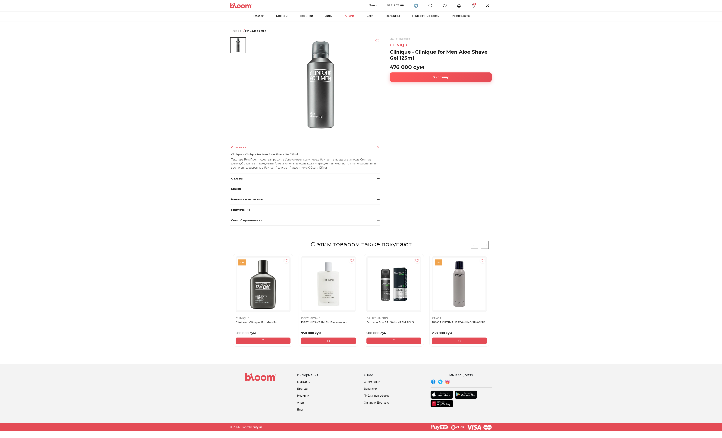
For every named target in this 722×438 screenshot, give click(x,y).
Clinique (400, 45)
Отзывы (237, 178)
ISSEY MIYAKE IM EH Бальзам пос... (325, 322)
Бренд (236, 189)
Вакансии (370, 388)
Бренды (281, 15)
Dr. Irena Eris (377, 318)
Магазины (392, 15)
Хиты (328, 15)
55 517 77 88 (395, 5)
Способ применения (246, 220)
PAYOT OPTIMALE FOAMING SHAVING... (459, 322)
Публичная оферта (377, 395)
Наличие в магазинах (247, 199)
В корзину (441, 77)
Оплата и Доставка (377, 402)
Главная (236, 30)
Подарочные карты (425, 15)
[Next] (485, 245)
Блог (369, 15)
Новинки (306, 15)
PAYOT (436, 318)
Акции (349, 15)
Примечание (240, 209)
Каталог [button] (258, 16)
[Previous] (474, 245)
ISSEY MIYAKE (310, 318)
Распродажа (461, 15)
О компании (372, 381)
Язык (372, 5)
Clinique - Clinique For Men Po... (257, 322)
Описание (238, 147)
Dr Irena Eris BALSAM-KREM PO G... (391, 322)
